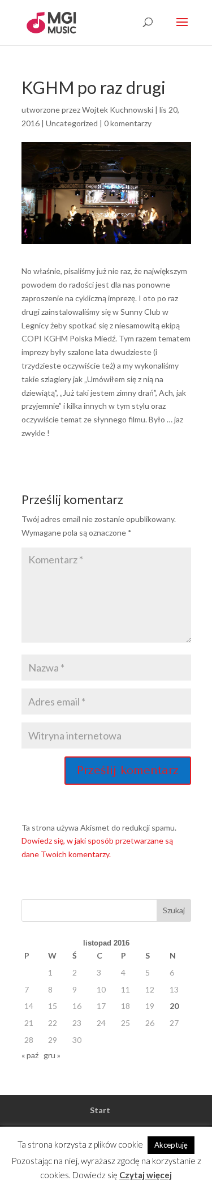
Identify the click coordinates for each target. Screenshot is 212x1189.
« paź (29, 1055)
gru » (52, 1055)
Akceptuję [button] (171, 1144)
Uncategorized (72, 123)
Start (100, 1110)
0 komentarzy (128, 123)
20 (174, 1006)
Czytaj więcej (145, 1175)
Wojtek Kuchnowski (117, 109)
